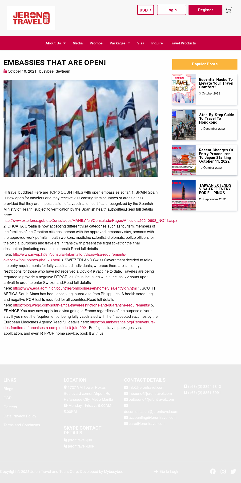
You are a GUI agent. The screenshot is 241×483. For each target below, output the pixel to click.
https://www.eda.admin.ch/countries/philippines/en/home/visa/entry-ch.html (75, 288)
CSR (8, 398)
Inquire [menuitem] (157, 43)
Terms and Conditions (22, 425)
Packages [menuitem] (117, 43)
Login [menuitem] (171, 9)
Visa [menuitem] (140, 43)
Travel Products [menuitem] (183, 43)
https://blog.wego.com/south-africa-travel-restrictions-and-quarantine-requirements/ (81, 305)
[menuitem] (31, 18)
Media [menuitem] (78, 43)
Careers (10, 406)
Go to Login (169, 471)
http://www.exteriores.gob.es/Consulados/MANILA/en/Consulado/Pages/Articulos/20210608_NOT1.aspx (90, 220)
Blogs (8, 388)
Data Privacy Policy (20, 416)
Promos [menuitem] (96, 43)
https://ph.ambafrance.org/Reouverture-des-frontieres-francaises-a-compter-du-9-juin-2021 (79, 324)
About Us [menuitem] (53, 43)
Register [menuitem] (205, 9)
